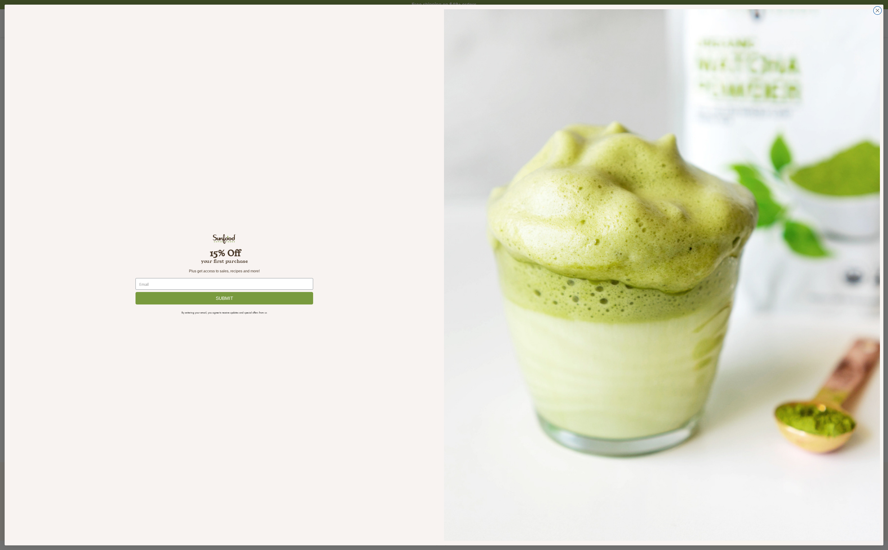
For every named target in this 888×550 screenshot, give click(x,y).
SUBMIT (224, 298)
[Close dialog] (877, 10)
